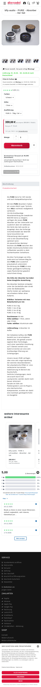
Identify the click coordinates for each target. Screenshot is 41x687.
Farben (7, 94)
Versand (7, 568)
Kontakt (5, 635)
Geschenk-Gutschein (12, 579)
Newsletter (8, 582)
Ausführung (8, 110)
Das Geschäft (9, 573)
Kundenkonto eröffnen (13, 562)
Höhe (6, 102)
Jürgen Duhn (7, 590)
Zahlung (7, 571)
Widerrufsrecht (8, 638)
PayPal (6, 598)
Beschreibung (8, 184)
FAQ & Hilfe (8, 565)
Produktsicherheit (10, 188)
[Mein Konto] (24, 3)
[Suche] (28, 3)
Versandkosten (23, 131)
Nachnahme (9, 621)
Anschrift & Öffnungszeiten (14, 576)
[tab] (20, 184)
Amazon (7, 601)
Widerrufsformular (9, 640)
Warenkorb (16, 145)
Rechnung (8, 609)
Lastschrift (8, 612)
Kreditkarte (8, 615)
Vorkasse (7, 623)
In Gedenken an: (8, 587)
